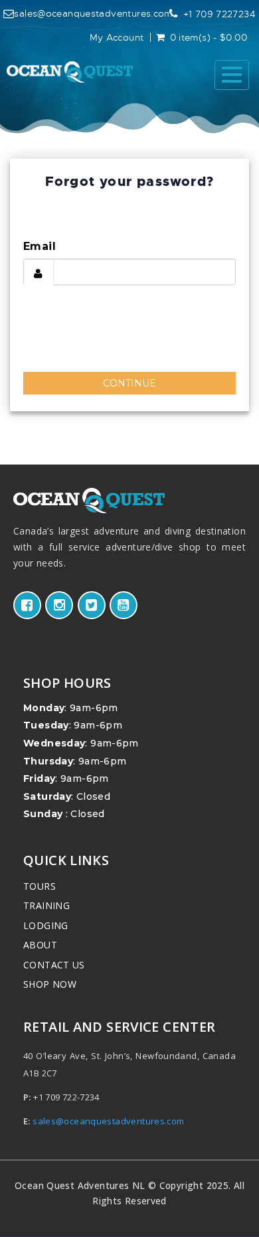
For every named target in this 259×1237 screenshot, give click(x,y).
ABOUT (40, 944)
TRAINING (46, 905)
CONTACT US (54, 964)
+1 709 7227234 (219, 14)
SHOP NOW (49, 984)
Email (39, 246)
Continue (129, 383)
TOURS (39, 886)
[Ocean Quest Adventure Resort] (69, 72)
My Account (117, 37)
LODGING (45, 925)
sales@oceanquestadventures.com (93, 13)
